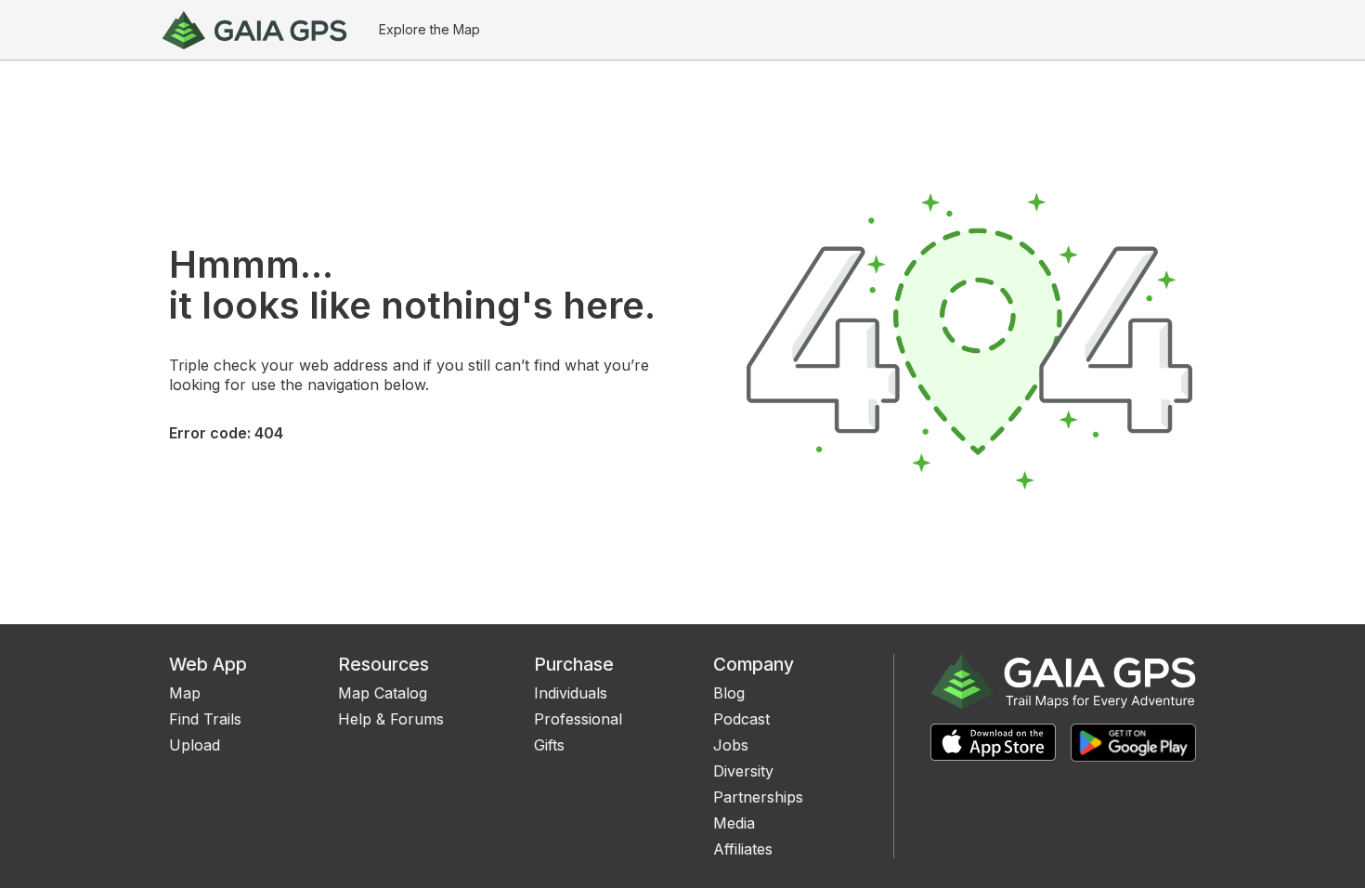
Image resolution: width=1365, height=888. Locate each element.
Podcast (741, 719)
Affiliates (743, 849)
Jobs (730, 745)
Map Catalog (382, 693)
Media (734, 823)
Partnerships (758, 797)
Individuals (570, 693)
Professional (578, 719)
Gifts (549, 745)
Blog (729, 693)
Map (185, 693)
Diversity (743, 771)
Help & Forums (391, 719)
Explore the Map (429, 29)
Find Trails (205, 719)
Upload (194, 745)
